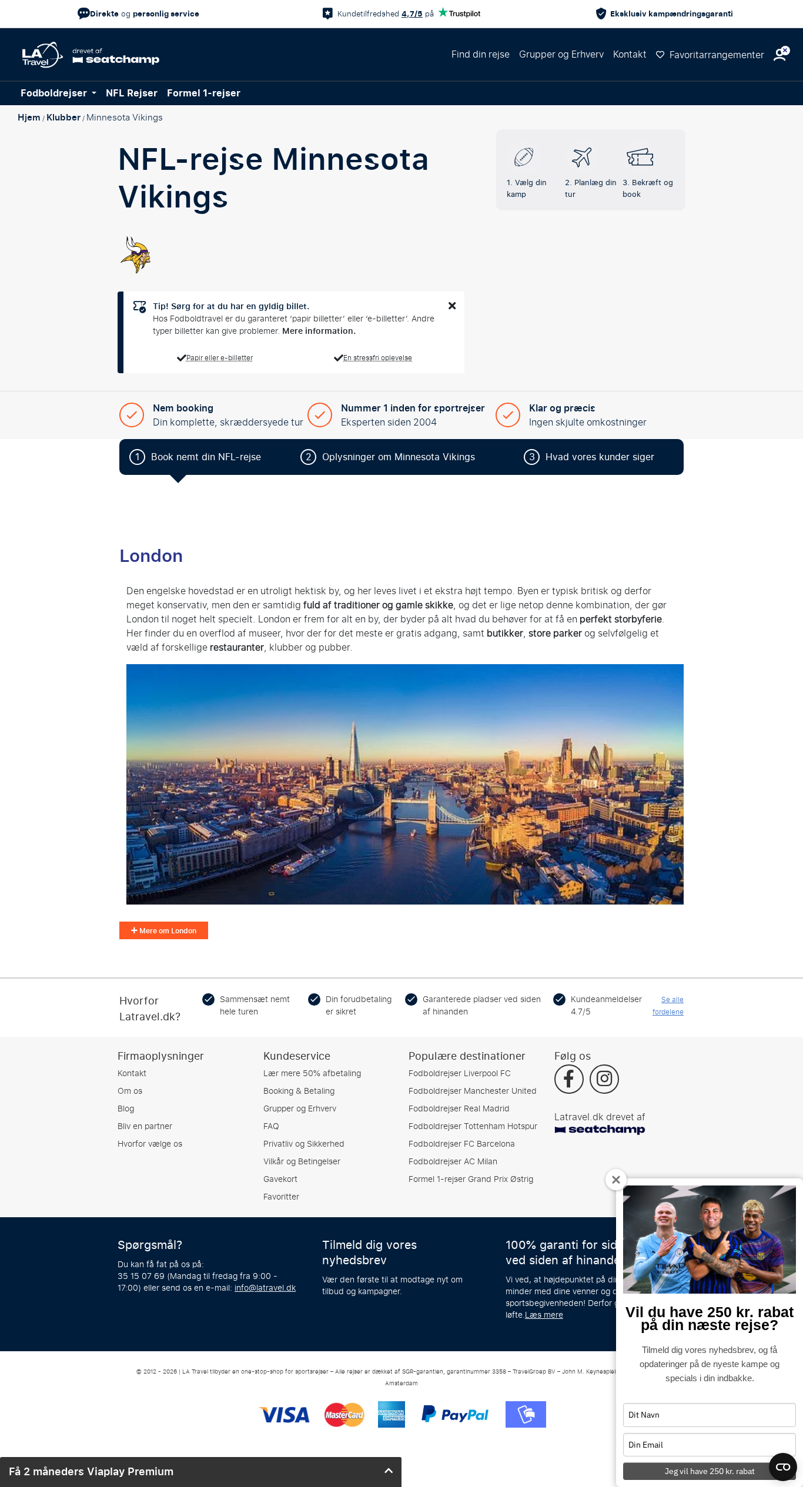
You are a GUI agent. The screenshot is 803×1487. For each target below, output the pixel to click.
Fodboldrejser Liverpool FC (460, 1073)
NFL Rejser (132, 93)
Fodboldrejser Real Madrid (459, 1108)
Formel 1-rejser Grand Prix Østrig (471, 1179)
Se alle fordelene (668, 1006)
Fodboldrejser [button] (55, 93)
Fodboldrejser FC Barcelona (462, 1144)
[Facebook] (568, 1080)
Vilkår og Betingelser (301, 1161)
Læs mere (544, 1315)
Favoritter (281, 1197)
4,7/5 (412, 13)
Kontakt (630, 54)
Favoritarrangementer (715, 54)
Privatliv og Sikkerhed (303, 1144)
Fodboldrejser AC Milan (453, 1161)
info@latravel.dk (265, 1288)
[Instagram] (604, 1080)
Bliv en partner (145, 1126)
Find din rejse (480, 54)
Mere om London (167, 931)
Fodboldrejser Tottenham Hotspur (473, 1126)
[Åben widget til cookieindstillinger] (783, 1462)
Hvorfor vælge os (150, 1144)
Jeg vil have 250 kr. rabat (710, 1471)
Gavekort (280, 1179)
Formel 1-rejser (203, 93)
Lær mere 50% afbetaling (312, 1073)
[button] (779, 55)
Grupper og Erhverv (561, 54)
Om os (130, 1091)
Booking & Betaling (298, 1091)
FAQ (271, 1126)
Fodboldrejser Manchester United (473, 1091)
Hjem (29, 117)
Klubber (63, 117)
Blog (126, 1108)
